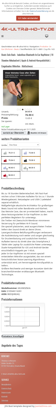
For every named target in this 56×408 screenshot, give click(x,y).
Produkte (44, 46)
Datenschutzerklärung (39, 11)
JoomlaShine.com (43, 406)
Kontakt (4, 396)
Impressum (6, 392)
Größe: (4, 145)
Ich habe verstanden (28, 18)
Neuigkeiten (6, 384)
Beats (16, 49)
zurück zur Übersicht (13, 133)
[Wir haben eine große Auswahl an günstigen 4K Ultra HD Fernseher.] (28, 28)
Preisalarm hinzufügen (13, 336)
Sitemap (4, 400)
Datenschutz (6, 388)
